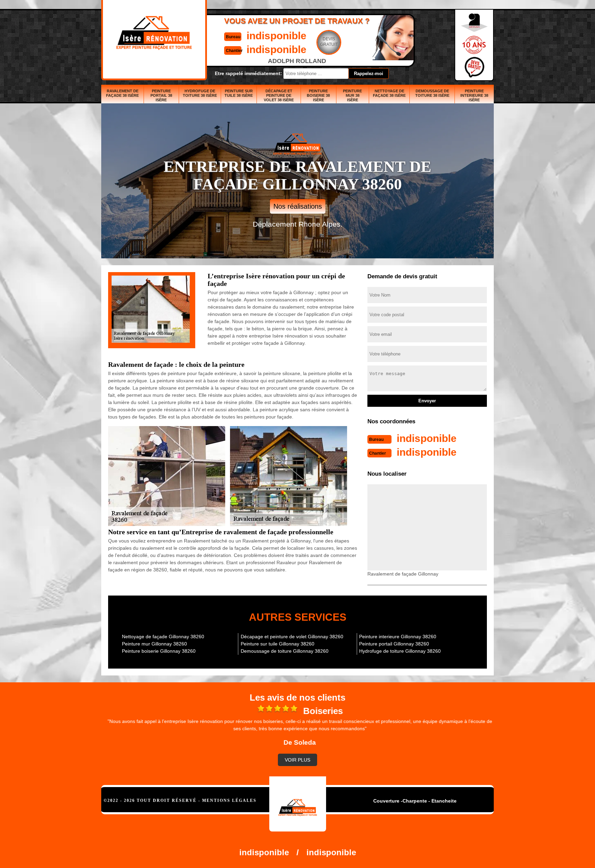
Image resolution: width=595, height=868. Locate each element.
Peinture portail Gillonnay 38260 (394, 644)
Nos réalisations (297, 206)
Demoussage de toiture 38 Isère (432, 93)
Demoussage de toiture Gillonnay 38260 (284, 651)
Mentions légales (229, 800)
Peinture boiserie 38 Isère (318, 95)
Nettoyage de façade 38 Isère (389, 93)
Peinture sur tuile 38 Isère (239, 93)
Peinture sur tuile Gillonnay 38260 (277, 644)
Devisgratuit (329, 42)
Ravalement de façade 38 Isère (122, 93)
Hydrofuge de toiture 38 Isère (200, 93)
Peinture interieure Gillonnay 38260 (397, 636)
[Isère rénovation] (297, 803)
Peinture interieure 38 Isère (474, 95)
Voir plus (297, 760)
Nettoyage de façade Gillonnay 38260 (163, 636)
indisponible (276, 35)
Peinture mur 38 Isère (352, 95)
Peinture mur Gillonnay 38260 (154, 644)
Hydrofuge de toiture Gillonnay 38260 (400, 651)
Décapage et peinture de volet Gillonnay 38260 (292, 636)
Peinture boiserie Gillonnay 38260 (159, 651)
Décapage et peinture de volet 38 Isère (279, 95)
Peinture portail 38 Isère (161, 95)
